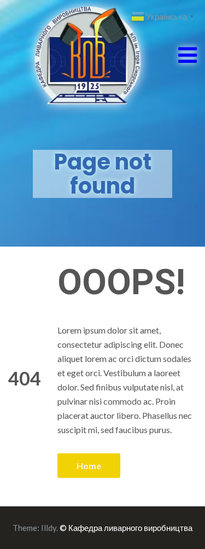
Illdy (48, 528)
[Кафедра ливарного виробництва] (75, 54)
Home (89, 465)
